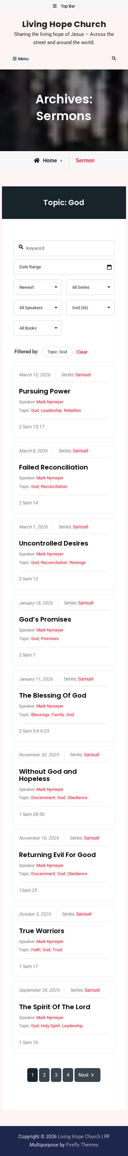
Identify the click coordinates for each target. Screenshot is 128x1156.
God (35, 410)
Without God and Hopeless (48, 775)
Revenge (78, 562)
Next (83, 1075)
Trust (57, 949)
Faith (35, 949)
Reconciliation (54, 486)
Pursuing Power (45, 391)
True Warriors (41, 930)
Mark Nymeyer (49, 401)
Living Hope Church (64, 24)
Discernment (43, 797)
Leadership (51, 410)
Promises (50, 638)
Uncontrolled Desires (53, 543)
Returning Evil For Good (57, 854)
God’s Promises (45, 619)
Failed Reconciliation (53, 467)
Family (58, 714)
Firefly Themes (82, 1145)
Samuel (83, 374)
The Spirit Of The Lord (54, 1006)
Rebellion (72, 410)
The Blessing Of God (52, 695)
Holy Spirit (50, 1025)
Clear (82, 352)
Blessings (40, 714)
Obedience (77, 797)
